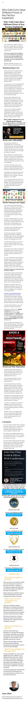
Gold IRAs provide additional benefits (12, 293)
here (4, 618)
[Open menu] (3, 2)
